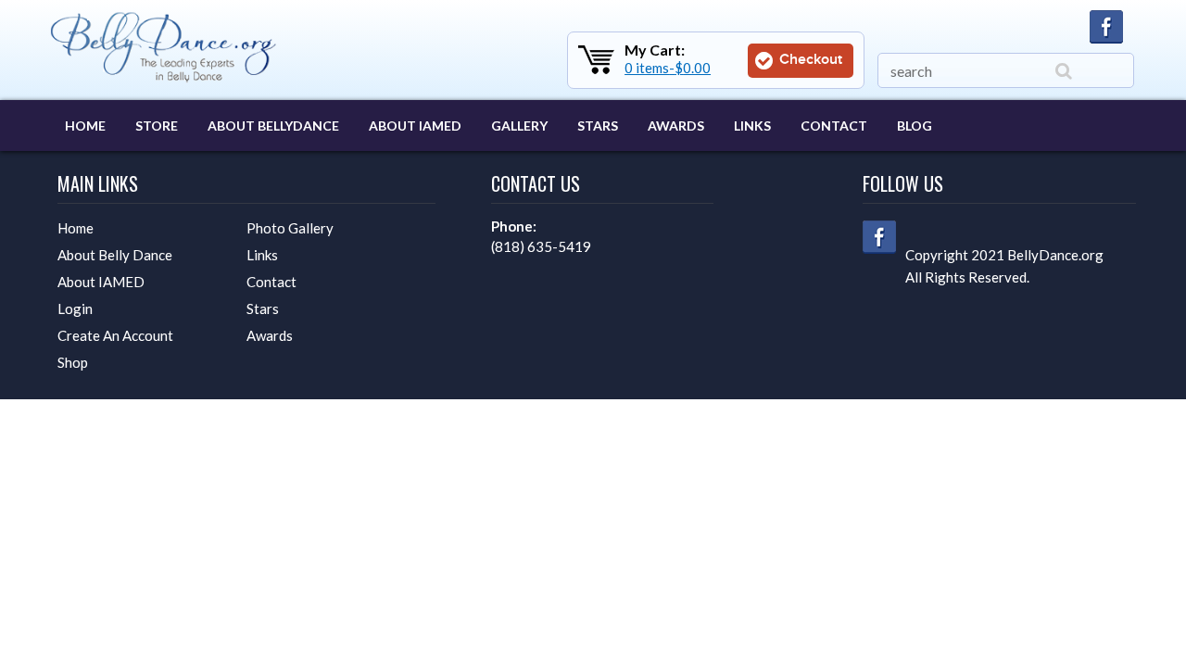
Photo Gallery (290, 228)
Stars (597, 125)
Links (752, 125)
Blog (914, 125)
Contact (834, 125)
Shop (72, 362)
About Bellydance (273, 125)
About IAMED (415, 125)
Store (156, 125)
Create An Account (115, 335)
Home (85, 125)
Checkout (809, 60)
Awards (676, 125)
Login (75, 308)
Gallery (519, 125)
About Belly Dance (114, 254)
